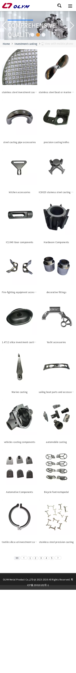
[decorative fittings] (56, 267)
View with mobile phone (59, 43)
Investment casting (26, 44)
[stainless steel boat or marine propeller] (56, 68)
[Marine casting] (19, 367)
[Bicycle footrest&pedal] (56, 467)
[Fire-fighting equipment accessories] (19, 267)
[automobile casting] (56, 417)
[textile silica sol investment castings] (19, 517)
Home (6, 44)
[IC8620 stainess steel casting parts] (56, 168)
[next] (58, 557)
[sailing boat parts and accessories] (56, 367)
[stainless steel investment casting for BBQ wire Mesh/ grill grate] (19, 68)
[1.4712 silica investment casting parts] (19, 317)
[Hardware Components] (56, 218)
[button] (32, 35)
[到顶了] (24, 557)
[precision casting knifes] (56, 118)
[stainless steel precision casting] (56, 517)
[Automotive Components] (19, 467)
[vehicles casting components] (19, 417)
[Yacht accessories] (56, 317)
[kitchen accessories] (19, 168)
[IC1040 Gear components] (19, 218)
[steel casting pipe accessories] (19, 118)
